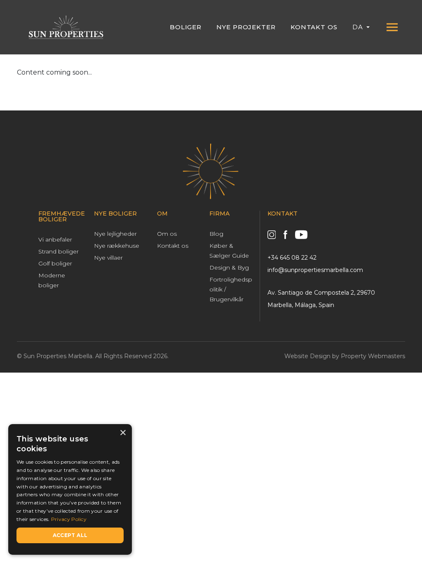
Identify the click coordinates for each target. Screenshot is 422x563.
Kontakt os (314, 27)
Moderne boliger (51, 280)
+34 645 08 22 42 (291, 257)
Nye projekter (246, 27)
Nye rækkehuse (116, 245)
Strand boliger (58, 251)
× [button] (123, 433)
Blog (216, 233)
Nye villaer (108, 257)
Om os (167, 233)
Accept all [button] (70, 535)
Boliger (186, 27)
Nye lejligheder (115, 233)
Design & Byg (229, 267)
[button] (361, 27)
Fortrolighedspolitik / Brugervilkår (230, 289)
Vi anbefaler (55, 239)
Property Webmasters (373, 356)
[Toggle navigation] (391, 27)
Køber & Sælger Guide (229, 250)
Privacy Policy (69, 519)
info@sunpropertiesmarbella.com (315, 270)
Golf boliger (55, 263)
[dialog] (70, 489)
